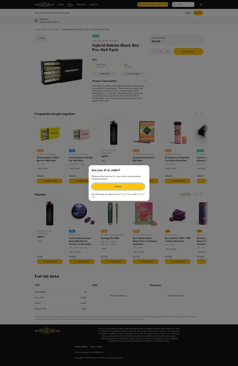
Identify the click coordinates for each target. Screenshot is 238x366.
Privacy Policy (126, 194)
